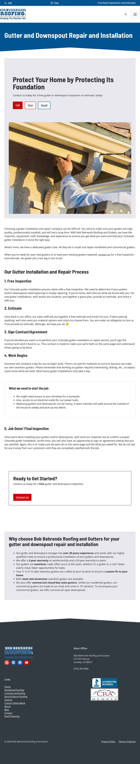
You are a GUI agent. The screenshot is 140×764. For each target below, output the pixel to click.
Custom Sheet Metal (14, 703)
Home (7, 686)
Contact (8, 713)
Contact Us (22, 497)
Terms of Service (127, 741)
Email (44, 105)
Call (10, 2)
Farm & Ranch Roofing (15, 696)
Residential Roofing (14, 690)
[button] (125, 14)
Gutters (8, 699)
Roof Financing (12, 716)
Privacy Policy (108, 741)
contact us (104, 254)
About (7, 706)
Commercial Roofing (14, 693)
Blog (6, 709)
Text (56, 2)
